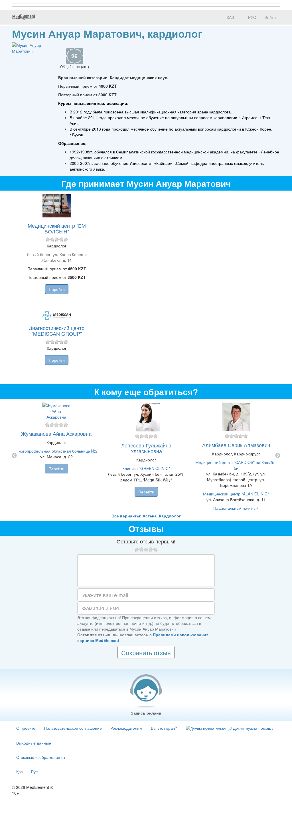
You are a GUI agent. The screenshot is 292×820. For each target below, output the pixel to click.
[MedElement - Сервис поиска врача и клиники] (24, 17)
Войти (270, 17)
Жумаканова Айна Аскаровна (56, 433)
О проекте (25, 728)
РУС (251, 17)
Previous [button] (14, 456)
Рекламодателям (126, 728)
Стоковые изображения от (40, 757)
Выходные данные (33, 743)
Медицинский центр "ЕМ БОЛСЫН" (57, 228)
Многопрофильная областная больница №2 (56, 451)
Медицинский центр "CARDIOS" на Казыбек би (236, 465)
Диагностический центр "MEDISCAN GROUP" (56, 330)
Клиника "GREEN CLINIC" (146, 468)
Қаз (19, 771)
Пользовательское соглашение (73, 728)
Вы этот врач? (164, 728)
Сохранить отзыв (146, 652)
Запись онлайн (146, 713)
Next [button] (278, 456)
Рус (34, 771)
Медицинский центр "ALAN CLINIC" (236, 494)
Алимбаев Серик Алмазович (236, 445)
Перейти (57, 289)
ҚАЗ (230, 17)
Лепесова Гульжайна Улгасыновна (146, 448)
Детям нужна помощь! (253, 728)
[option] (146, 455)
